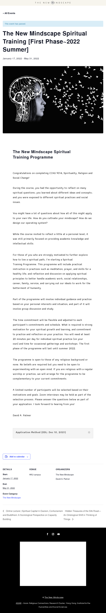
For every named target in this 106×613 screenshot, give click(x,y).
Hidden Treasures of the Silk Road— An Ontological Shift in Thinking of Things (82, 515)
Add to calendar (17, 456)
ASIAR (18, 603)
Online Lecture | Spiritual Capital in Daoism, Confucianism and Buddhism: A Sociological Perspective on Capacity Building (33, 515)
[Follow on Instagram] (53, 534)
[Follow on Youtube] (58, 534)
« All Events (9, 13)
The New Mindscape (12, 497)
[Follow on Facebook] (47, 534)
